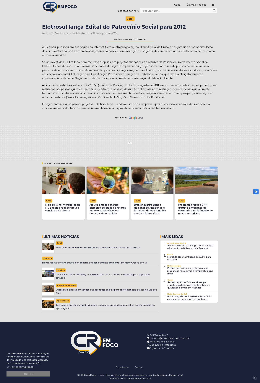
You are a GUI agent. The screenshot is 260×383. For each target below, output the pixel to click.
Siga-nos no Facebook (162, 341)
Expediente (122, 367)
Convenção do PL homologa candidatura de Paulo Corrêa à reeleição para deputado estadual (103, 276)
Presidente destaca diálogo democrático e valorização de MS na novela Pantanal (190, 247)
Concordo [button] (28, 374)
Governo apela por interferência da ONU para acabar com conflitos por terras (189, 297)
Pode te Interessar (58, 163)
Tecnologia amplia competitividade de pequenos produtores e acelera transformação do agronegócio (105, 307)
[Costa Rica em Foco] (60, 4)
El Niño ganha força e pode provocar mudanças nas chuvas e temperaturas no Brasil (190, 271)
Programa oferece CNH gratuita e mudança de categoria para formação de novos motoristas (195, 209)
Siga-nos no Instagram (162, 345)
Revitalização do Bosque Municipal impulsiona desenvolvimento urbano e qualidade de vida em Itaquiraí (188, 285)
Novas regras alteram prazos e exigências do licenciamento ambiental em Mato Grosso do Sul (94, 262)
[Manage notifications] (254, 378)
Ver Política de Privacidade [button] (20, 367)
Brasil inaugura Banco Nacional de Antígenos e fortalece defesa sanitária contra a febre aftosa (150, 209)
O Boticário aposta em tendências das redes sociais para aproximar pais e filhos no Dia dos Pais (106, 291)
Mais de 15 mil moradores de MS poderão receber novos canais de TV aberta (62, 207)
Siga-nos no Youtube (162, 348)
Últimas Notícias (196, 4)
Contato (139, 367)
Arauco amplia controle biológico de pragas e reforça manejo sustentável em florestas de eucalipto (108, 209)
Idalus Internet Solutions (139, 378)
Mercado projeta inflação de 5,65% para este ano (189, 258)
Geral (130, 18)
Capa (177, 4)
